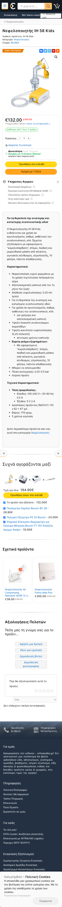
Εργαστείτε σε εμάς (14, 811)
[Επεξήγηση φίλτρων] (6, 153)
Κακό (40, 691)
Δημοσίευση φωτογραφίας (31, 664)
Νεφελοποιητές (21, 39)
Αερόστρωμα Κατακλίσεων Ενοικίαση (24, 869)
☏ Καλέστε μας (48, 15)
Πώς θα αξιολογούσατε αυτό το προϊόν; (28, 684)
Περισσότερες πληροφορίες (17, 895)
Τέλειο (52, 691)
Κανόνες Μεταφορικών (16, 794)
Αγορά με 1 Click (31, 171)
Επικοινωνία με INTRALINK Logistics (23, 838)
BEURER (15, 42)
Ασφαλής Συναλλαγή (19, 145)
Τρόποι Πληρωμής (13, 798)
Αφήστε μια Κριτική (31, 644)
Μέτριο (44, 691)
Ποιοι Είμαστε (11, 807)
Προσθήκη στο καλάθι (31, 164)
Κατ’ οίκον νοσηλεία (33, 15)
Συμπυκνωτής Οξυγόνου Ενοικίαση (22, 860)
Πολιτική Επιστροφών (15, 789)
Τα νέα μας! (10, 829)
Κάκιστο (36, 691)
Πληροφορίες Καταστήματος (49, 729)
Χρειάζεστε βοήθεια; (17, 729)
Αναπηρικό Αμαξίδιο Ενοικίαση (20, 865)
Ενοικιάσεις (10, 15)
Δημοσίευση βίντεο (31, 656)
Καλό (48, 691)
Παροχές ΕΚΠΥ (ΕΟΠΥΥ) (16, 842)
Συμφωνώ (45, 900)
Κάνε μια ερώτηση (31, 650)
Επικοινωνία (10, 802)
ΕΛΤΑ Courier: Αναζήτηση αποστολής (23, 834)
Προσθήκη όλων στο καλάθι (26, 495)
